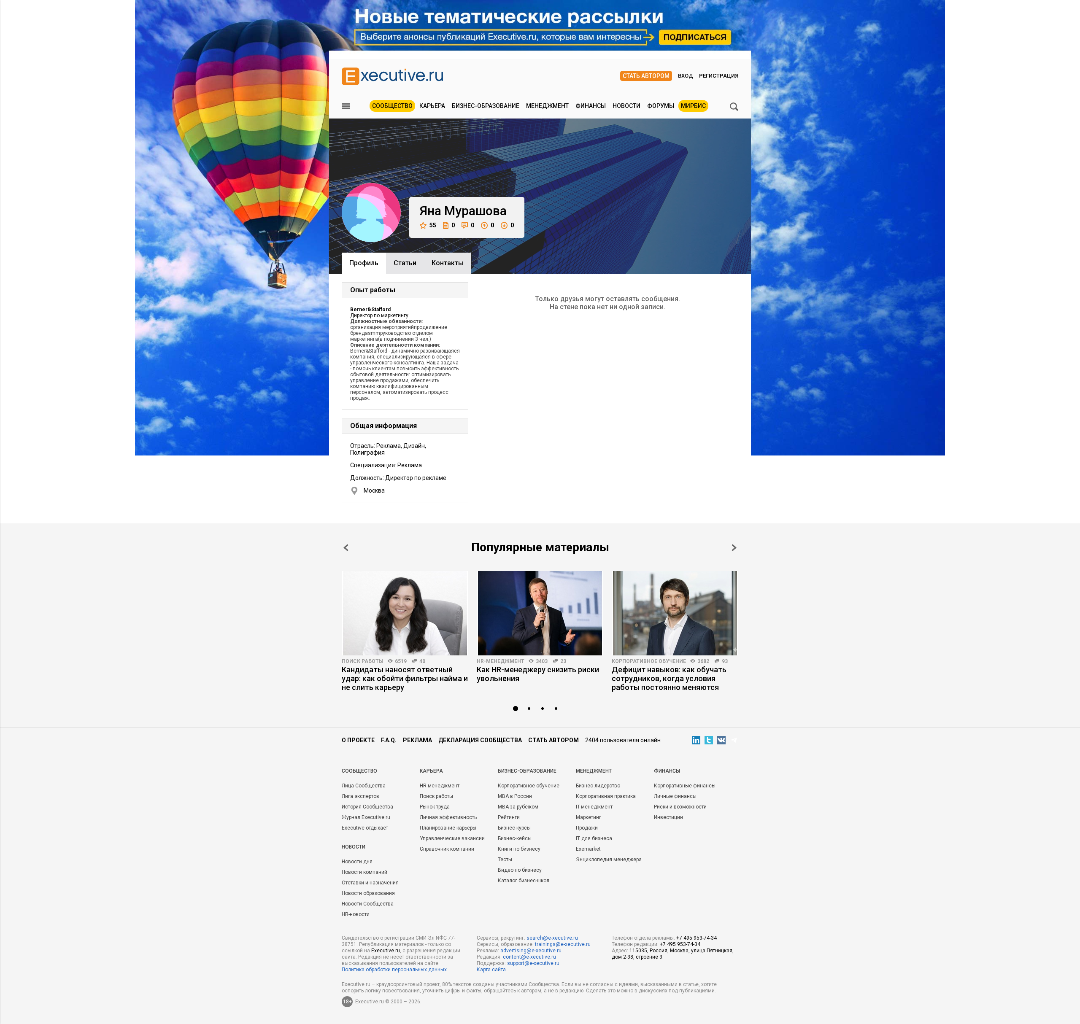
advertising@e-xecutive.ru (531, 951)
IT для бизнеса (594, 838)
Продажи (587, 828)
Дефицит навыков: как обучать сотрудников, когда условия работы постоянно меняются (669, 678)
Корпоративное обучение (649, 661)
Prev (346, 548)
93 (725, 661)
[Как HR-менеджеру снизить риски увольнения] (540, 613)
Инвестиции (668, 817)
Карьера (432, 105)
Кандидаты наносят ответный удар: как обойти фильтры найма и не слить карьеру (405, 678)
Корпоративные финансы (685, 786)
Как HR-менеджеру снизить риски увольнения (538, 674)
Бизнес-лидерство (598, 786)
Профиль (363, 263)
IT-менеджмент (594, 807)
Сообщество (392, 105)
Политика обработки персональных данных (394, 970)
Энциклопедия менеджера (609, 859)
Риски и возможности (680, 807)
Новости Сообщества (368, 904)
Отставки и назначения (370, 883)
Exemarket (588, 849)
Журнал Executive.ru (366, 817)
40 (422, 661)
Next (734, 548)
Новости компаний (364, 872)
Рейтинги (509, 817)
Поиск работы (362, 661)
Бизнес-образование (485, 105)
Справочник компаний (447, 849)
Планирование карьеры (448, 828)
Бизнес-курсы (514, 828)
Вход (685, 76)
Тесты (505, 859)
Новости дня (357, 862)
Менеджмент (547, 105)
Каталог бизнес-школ (523, 881)
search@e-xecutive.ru (552, 938)
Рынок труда (435, 807)
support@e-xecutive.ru (533, 963)
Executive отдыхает (365, 828)
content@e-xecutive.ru (529, 957)
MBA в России (515, 796)
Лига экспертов (360, 796)
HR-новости (356, 914)
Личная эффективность (448, 817)
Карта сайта (491, 970)
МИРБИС (693, 105)
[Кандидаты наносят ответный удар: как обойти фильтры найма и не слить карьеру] (405, 613)
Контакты (448, 263)
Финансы (590, 105)
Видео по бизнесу (520, 870)
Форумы (660, 105)
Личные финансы (675, 796)
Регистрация (718, 76)
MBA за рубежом (518, 807)
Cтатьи (405, 263)
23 (563, 661)
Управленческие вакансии (452, 838)
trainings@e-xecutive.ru (563, 944)
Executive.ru (385, 951)
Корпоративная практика (606, 796)
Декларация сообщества (480, 740)
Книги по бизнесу (519, 849)
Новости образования (368, 893)
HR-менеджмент (500, 661)
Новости (626, 105)
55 (432, 225)
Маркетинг (588, 817)
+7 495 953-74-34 (696, 938)
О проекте (358, 740)
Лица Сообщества (364, 786)
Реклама (417, 740)
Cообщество (359, 771)
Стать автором (646, 76)
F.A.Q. (389, 740)
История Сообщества (367, 807)
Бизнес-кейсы (515, 838)
